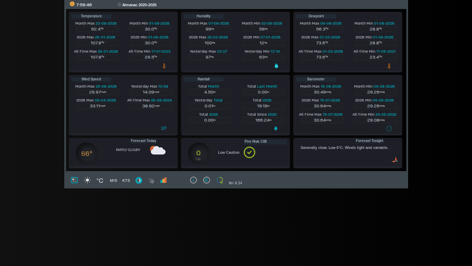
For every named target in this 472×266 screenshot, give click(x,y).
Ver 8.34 (235, 183)
